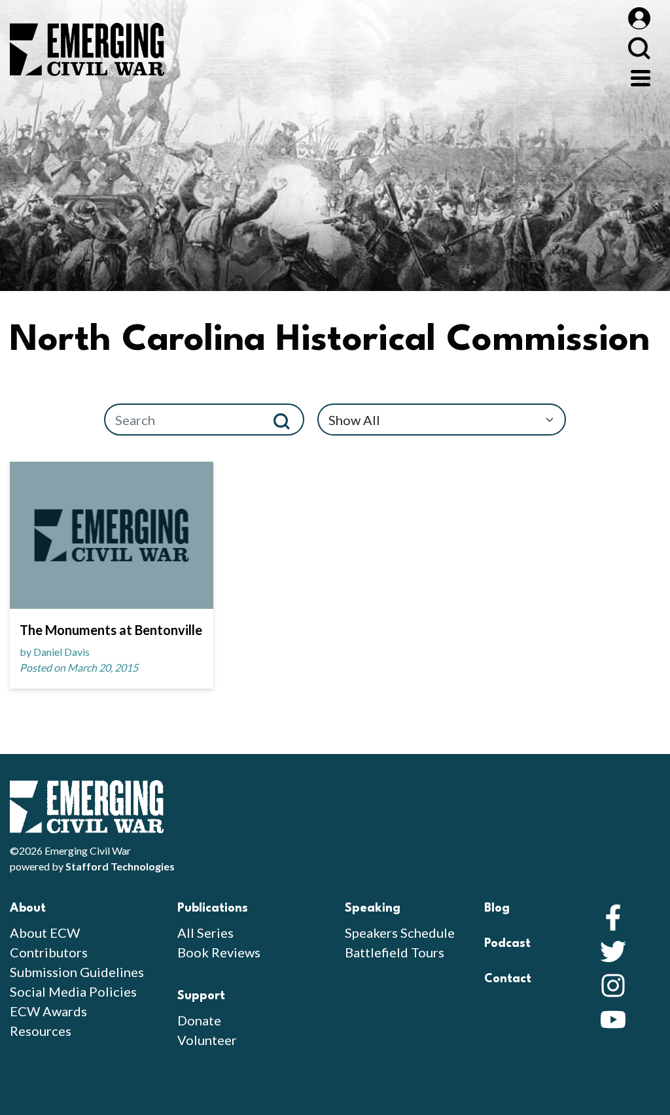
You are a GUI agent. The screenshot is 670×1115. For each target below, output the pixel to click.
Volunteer (207, 1040)
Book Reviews (218, 952)
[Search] (287, 419)
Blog (497, 908)
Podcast (507, 944)
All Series (205, 932)
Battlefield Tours (394, 952)
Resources (40, 1030)
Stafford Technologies (120, 866)
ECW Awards (48, 1011)
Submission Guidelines (77, 972)
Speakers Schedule (400, 932)
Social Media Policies (73, 991)
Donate (199, 1020)
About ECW (45, 932)
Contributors (49, 952)
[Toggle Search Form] (639, 48)
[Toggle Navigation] (640, 76)
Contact (507, 979)
